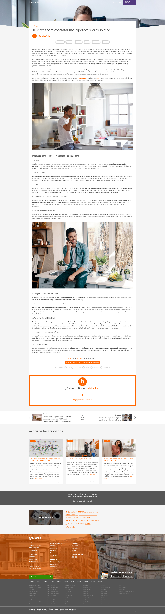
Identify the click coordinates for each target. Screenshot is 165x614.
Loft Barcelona (32, 595)
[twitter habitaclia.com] (73, 557)
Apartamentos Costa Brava (35, 587)
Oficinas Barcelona (87, 587)
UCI (98, 78)
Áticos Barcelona (32, 593)
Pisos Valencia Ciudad (88, 595)
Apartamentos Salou (33, 591)
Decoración (76, 517)
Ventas (87, 524)
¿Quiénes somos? (33, 543)
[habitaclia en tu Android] (127, 577)
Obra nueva (53, 545)
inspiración (73, 523)
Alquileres (79, 512)
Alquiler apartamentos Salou (35, 601)
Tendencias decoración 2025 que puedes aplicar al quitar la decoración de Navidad (45, 459)
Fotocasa (41, 611)
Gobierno (89, 517)
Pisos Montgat (104, 595)
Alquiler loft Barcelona (52, 589)
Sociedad (70, 358)
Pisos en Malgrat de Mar (34, 585)
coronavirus (69, 517)
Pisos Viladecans (122, 589)
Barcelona (31, 581)
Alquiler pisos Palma (51, 599)
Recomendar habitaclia (35, 568)
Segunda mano (54, 548)
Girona (38, 581)
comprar (68, 362)
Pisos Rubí (103, 597)
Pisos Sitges (121, 585)
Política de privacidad (41, 609)
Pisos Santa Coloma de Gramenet (126, 591)
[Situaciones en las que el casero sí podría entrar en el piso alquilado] (119, 448)
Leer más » (38, 478)
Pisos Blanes (85, 591)
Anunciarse (75, 545)
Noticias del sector (34, 547)
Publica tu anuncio (129, 3)
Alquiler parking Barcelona (53, 593)
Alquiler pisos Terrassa (52, 601)
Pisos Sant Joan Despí (106, 603)
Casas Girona (68, 591)
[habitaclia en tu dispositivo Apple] (116, 577)
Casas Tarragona (68, 595)
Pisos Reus (103, 589)
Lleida (52, 581)
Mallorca (59, 581)
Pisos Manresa (104, 591)
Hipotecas (79, 520)
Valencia (86, 581)
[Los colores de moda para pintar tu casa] (83, 448)
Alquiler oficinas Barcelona (53, 591)
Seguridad (61, 609)
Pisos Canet (85, 593)
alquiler (70, 511)
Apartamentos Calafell (70, 585)
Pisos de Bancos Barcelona (35, 603)
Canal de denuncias (70, 609)
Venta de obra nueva (124, 593)
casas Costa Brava (69, 587)
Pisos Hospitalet (86, 599)
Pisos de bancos (54, 555)
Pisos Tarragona (122, 587)
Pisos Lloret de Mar (87, 603)
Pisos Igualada (86, 601)
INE (66, 524)
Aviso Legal (32, 609)
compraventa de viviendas (91, 362)
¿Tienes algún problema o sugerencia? (41, 577)
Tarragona (45, 581)
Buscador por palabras (56, 553)
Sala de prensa (33, 550)
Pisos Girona (67, 603)
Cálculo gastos (54, 564)
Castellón (93, 581)
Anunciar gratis (33, 559)
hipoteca (70, 520)
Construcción (94, 514)
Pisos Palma (103, 585)
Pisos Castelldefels (69, 597)
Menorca (66, 581)
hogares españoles (95, 520)
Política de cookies (53, 609)
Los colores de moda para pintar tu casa (79, 459)
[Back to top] (161, 610)
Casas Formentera (69, 589)
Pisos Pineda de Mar (105, 587)
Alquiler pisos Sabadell (52, 603)
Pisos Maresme (32, 599)
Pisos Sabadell (104, 599)
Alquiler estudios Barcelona (53, 587)
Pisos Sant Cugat (105, 601)
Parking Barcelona (33, 597)
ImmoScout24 (54, 611)
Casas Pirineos (32, 589)
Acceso (74, 550)
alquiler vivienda (88, 512)
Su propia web (75, 548)
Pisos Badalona (86, 589)
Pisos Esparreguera (69, 601)
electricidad (83, 517)
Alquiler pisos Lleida (51, 597)
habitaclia (44, 35)
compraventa (77, 362)
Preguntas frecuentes (35, 545)
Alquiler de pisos (50, 585)
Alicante (100, 581)
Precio (82, 523)
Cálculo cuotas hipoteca (56, 561)
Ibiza (72, 581)
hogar (87, 520)
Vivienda (70, 527)
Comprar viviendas (69, 599)
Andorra (79, 581)
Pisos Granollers (86, 597)
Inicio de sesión (33, 554)
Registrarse (32, 556)
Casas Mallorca (68, 593)
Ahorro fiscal (53, 566)
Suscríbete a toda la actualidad (82, 501)
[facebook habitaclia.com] (76, 557)
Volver (36, 26)
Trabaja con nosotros (34, 566)
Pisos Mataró (104, 593)
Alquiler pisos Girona (51, 595)
